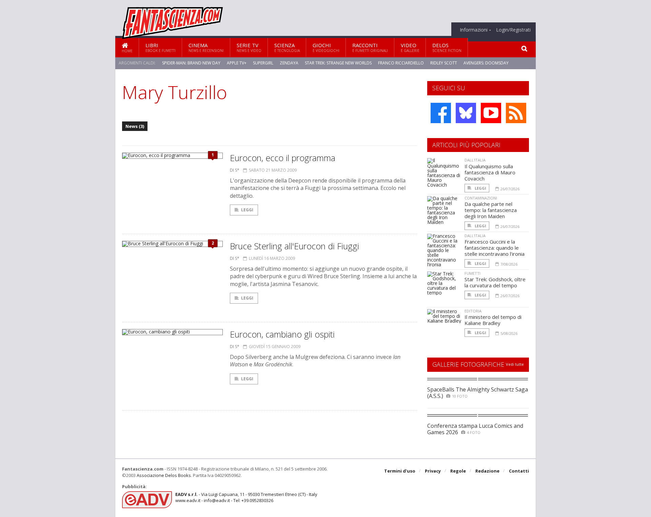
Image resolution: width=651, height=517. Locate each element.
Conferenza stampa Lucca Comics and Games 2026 (475, 429)
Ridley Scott (443, 63)
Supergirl (263, 63)
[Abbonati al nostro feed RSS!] (516, 113)
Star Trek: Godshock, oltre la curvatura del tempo (495, 282)
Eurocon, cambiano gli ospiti (282, 334)
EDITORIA (473, 311)
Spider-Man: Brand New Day (191, 63)
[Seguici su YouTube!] (490, 113)
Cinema (206, 47)
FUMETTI (472, 273)
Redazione (487, 471)
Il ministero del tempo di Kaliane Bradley (493, 319)
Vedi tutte (515, 364)
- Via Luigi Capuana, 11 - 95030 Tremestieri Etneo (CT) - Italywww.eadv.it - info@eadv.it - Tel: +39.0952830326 (246, 497)
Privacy (433, 471)
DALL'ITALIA (475, 160)
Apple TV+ (236, 63)
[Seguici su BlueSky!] (465, 113)
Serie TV (249, 47)
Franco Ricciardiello (401, 63)
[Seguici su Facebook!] (440, 113)
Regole (458, 471)
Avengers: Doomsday (486, 63)
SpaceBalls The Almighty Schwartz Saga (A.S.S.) (477, 393)
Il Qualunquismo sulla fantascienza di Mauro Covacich (490, 172)
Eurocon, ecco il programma (282, 158)
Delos (446, 47)
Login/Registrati (513, 29)
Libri (160, 47)
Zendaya (289, 63)
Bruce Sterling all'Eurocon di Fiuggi (294, 246)
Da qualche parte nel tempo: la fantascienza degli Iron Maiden (491, 209)
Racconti (370, 47)
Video (410, 47)
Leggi (247, 210)
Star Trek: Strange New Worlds (338, 63)
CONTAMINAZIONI (481, 198)
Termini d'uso (399, 471)
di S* (234, 170)
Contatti (519, 471)
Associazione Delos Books (164, 475)
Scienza (287, 47)
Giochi (326, 47)
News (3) (134, 126)
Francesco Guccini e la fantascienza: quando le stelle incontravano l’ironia (495, 247)
